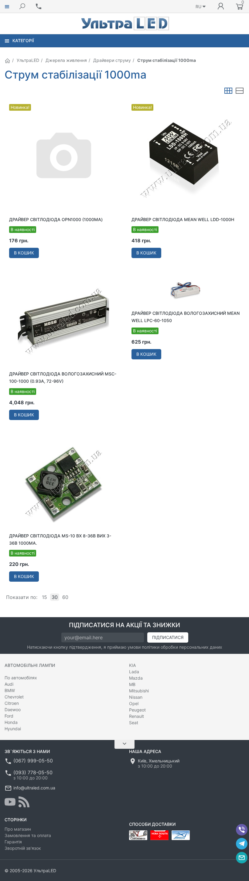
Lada (134, 671)
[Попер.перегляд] (63, 158)
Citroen (12, 703)
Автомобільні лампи (30, 665)
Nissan (135, 697)
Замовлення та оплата (28, 835)
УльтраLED (28, 60)
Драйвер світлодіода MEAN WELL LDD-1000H (182, 219)
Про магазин (18, 829)
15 (44, 597)
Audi (9, 684)
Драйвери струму (112, 60)
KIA (132, 665)
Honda (11, 722)
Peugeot (137, 709)
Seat (133, 722)
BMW (10, 690)
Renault (136, 716)
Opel (133, 703)
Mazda (136, 678)
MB (132, 684)
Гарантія (13, 841)
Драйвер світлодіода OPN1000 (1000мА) (56, 219)
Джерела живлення (66, 60)
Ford (9, 715)
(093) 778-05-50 (33, 772)
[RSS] (24, 801)
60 (65, 597)
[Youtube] (10, 801)
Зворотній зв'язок (23, 848)
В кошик (24, 252)
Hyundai (13, 728)
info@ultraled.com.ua (34, 787)
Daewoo (13, 709)
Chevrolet (14, 696)
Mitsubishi (139, 690)
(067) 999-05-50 (33, 761)
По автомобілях (21, 677)
